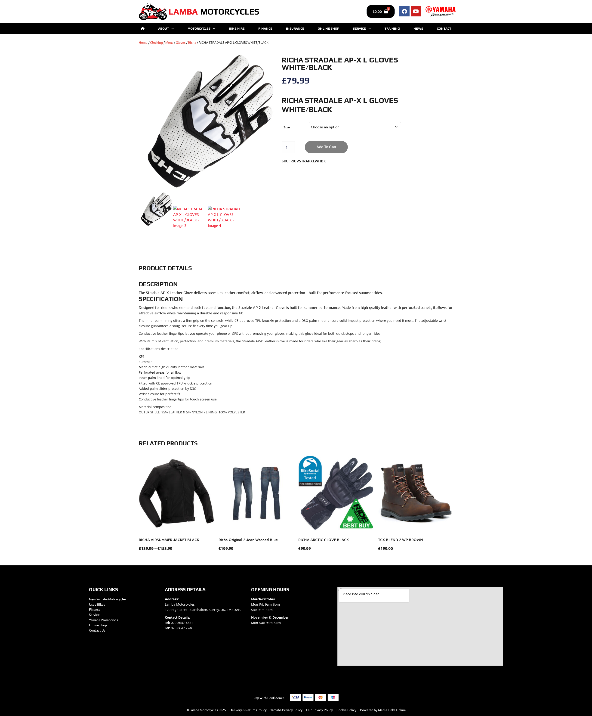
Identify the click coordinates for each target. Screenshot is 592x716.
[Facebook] (404, 11)
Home (143, 42)
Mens (169, 42)
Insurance (295, 28)
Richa (192, 42)
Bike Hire (237, 28)
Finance (265, 28)
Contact (444, 28)
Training (392, 28)
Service (359, 28)
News (418, 28)
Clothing (156, 42)
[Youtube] (416, 11)
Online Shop (328, 28)
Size (287, 127)
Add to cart (326, 147)
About (163, 28)
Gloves (180, 42)
